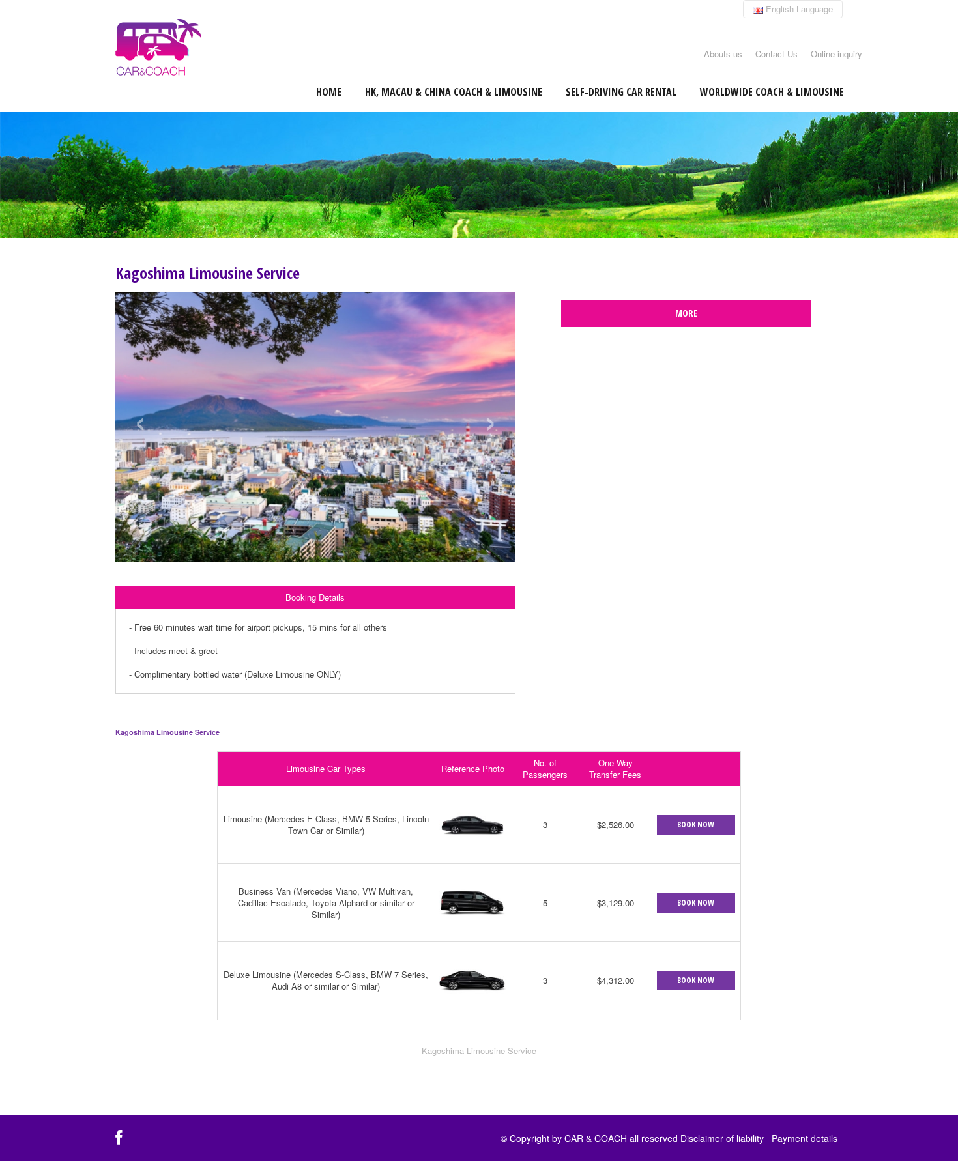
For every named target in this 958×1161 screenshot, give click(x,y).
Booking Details (315, 597)
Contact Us (776, 54)
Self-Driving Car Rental (621, 92)
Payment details (804, 1138)
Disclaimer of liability (722, 1138)
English (798, 9)
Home (328, 92)
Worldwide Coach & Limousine (772, 92)
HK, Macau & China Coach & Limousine (453, 92)
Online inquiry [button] (836, 54)
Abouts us (723, 54)
